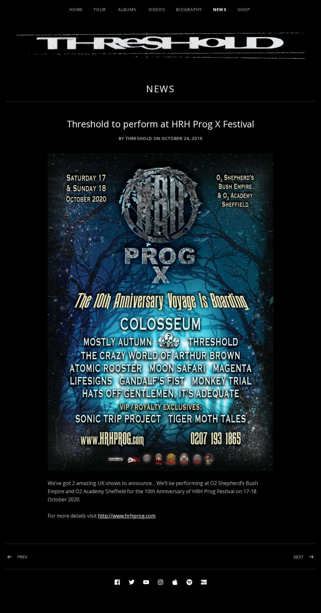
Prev (22, 557)
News (220, 9)
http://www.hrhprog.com (126, 515)
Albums (127, 9)
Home (76, 9)
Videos (157, 9)
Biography (189, 9)
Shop (244, 9)
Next (298, 557)
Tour (100, 9)
